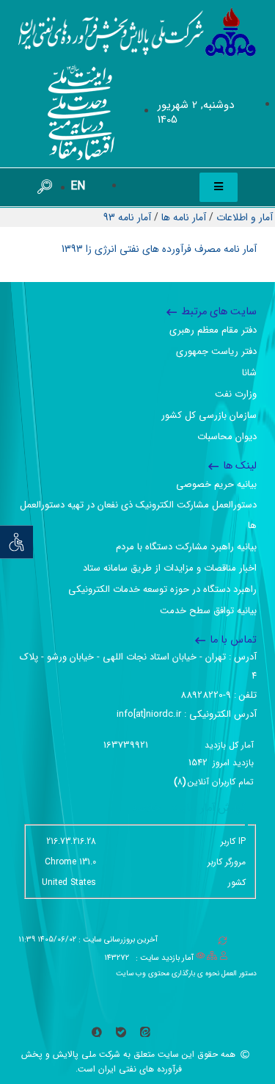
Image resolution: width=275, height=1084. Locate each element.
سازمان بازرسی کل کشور (209, 415)
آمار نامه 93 (127, 217)
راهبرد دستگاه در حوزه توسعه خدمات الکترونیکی (162, 589)
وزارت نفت (236, 394)
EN (77, 186)
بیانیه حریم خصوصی (216, 484)
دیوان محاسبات (227, 436)
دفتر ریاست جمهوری (216, 351)
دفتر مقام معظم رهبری (213, 330)
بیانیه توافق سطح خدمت (208, 610)
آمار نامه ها (183, 217)
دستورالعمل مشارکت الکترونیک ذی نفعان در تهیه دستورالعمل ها (138, 515)
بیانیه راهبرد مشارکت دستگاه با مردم (186, 546)
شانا (249, 372)
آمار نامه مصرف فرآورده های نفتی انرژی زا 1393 (159, 249)
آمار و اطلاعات (244, 217)
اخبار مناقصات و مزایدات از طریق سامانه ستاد (170, 568)
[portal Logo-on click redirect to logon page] (137, 32)
